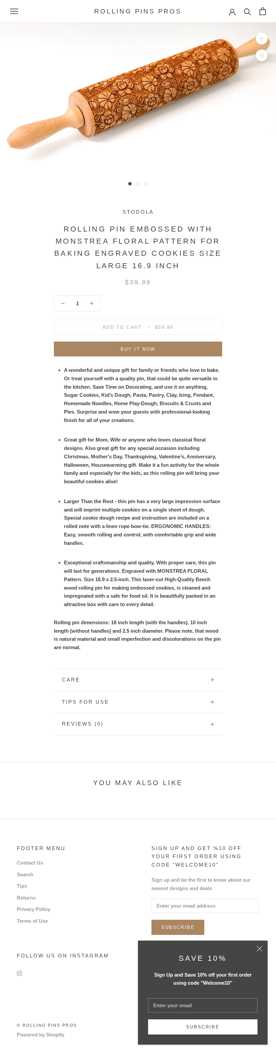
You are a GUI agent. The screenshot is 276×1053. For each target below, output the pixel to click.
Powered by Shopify (40, 1035)
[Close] (259, 949)
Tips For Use (85, 702)
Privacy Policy (33, 909)
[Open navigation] (14, 11)
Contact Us (30, 863)
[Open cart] (263, 11)
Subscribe (202, 1026)
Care (71, 679)
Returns (26, 898)
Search (25, 874)
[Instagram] (19, 973)
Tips (22, 886)
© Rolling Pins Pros (47, 1025)
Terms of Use (32, 921)
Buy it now (138, 349)
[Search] (247, 11)
